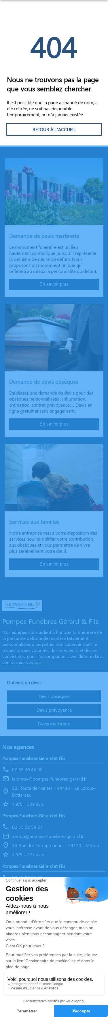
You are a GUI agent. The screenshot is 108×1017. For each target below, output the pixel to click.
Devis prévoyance (54, 710)
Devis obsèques (54, 696)
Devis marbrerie (54, 724)
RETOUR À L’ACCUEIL (54, 129)
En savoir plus (54, 284)
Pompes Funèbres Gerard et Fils (33, 758)
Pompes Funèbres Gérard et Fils (33, 815)
